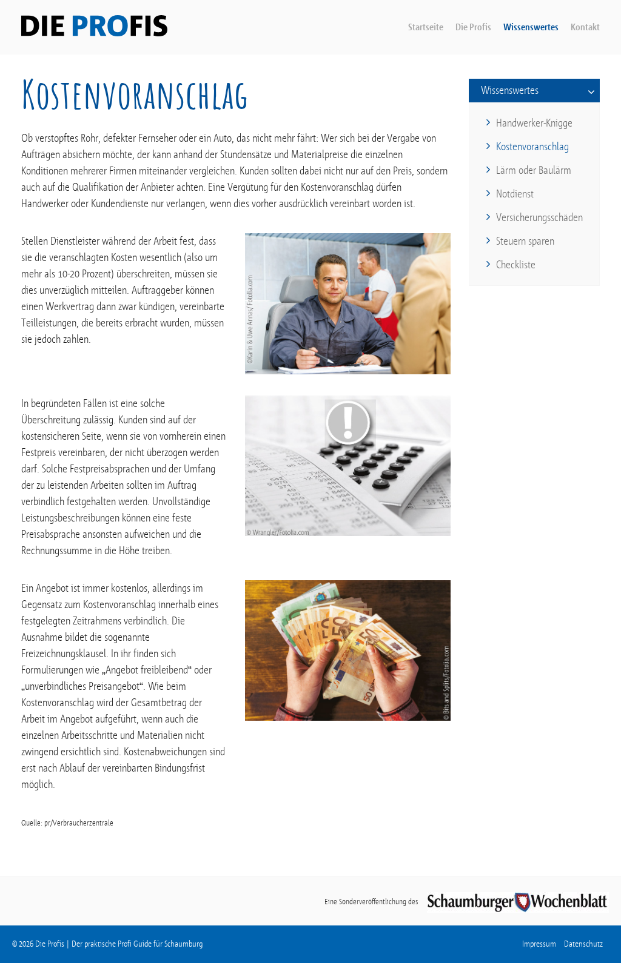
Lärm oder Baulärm (533, 170)
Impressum (539, 943)
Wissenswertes (531, 27)
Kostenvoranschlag (532, 147)
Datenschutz (583, 943)
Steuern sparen (525, 241)
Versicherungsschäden (539, 217)
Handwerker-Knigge (534, 123)
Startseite (425, 27)
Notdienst (515, 194)
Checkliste (515, 265)
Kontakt (585, 27)
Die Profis (473, 27)
